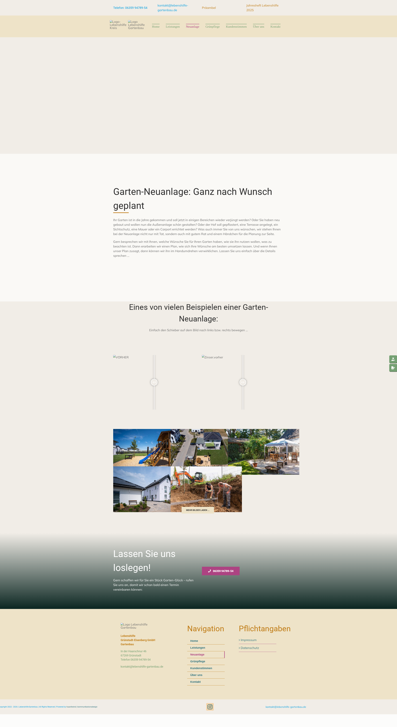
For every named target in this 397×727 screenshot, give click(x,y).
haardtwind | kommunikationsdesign (82, 707)
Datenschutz (250, 648)
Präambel (209, 8)
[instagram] (210, 707)
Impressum (249, 640)
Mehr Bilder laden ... (198, 510)
